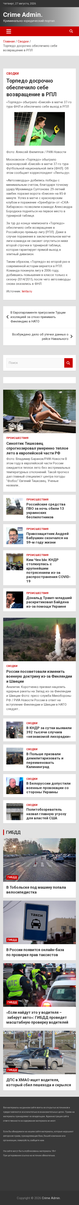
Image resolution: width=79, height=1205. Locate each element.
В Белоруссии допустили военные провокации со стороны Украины (48, 787)
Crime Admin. (23, 14)
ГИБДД (13, 832)
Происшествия (17, 438)
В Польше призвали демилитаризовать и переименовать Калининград (44, 760)
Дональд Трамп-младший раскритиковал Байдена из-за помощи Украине (49, 602)
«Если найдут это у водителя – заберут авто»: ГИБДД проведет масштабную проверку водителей (37, 1017)
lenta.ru (27, 291)
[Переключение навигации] (8, 31)
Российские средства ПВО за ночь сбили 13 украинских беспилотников (45, 510)
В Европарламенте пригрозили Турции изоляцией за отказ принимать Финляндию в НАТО (38, 317)
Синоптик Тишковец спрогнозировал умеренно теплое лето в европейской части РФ (37, 448)
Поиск (68, 363)
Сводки (12, 73)
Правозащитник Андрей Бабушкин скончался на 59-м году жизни (47, 538)
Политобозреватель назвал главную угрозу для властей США (46, 813)
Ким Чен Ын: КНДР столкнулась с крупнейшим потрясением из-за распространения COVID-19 (48, 570)
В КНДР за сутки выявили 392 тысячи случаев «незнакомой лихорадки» (49, 732)
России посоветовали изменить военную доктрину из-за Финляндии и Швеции (39, 676)
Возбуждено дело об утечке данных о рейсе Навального (40, 337)
